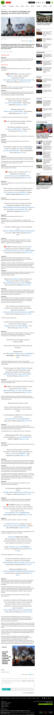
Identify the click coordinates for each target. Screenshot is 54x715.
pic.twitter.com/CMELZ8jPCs (21, 419)
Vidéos (50, 6)
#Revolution (13, 610)
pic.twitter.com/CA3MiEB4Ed (23, 283)
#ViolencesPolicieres (23, 492)
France (27, 6)
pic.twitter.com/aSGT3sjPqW (18, 526)
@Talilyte (11, 547)
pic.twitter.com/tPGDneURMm (13, 103)
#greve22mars (25, 231)
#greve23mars (17, 80)
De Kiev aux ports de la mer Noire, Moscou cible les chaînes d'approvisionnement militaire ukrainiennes (44, 136)
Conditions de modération (5, 706)
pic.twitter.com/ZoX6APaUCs (24, 437)
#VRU (8, 524)
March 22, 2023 (27, 612)
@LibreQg (9, 209)
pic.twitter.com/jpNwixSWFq (15, 111)
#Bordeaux (10, 76)
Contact (2, 707)
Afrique (22, 6)
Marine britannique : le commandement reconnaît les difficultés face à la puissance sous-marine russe (47, 148)
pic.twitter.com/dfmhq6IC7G (26, 353)
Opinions (32, 6)
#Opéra (27, 148)
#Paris (27, 172)
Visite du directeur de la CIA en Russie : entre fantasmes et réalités (47, 85)
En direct (8, 2)
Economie (38, 6)
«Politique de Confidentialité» (30, 714)
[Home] (2, 2)
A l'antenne (45, 6)
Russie (17, 6)
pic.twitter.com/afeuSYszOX (19, 209)
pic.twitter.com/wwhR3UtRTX (31, 562)
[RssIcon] (44, 2)
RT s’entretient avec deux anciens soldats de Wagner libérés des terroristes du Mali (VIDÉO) (44, 187)
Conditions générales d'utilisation (6, 702)
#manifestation (19, 207)
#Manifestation (15, 571)
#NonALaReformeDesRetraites (13, 231)
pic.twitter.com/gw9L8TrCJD (11, 150)
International (11, 6)
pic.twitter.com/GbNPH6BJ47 (22, 547)
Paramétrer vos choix (4, 705)
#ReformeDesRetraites (9, 207)
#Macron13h (7, 610)
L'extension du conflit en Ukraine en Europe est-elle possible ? (47, 80)
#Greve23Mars (15, 353)
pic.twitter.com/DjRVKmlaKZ (21, 512)
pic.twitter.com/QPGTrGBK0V (26, 250)
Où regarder (31, 2)
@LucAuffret (34, 207)
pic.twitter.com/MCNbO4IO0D (30, 312)
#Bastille (8, 281)
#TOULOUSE (12, 537)
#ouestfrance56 (18, 312)
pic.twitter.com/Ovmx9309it (23, 374)
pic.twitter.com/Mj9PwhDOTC (21, 176)
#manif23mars (9, 176)
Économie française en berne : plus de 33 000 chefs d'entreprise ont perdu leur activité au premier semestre (47, 103)
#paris (5, 111)
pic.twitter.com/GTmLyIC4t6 (18, 192)
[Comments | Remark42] (18, 687)
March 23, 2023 (26, 82)
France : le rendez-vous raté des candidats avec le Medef (47, 39)
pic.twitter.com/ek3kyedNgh (23, 390)
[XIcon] (40, 2)
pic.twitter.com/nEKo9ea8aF (13, 129)
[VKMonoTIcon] (37, 2)
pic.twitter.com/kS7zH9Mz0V (17, 453)
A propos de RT (3, 701)
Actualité (4, 6)
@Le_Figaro (7, 192)
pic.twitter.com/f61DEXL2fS (24, 610)
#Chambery (15, 524)
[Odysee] (38, 2)
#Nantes (8, 353)
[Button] (52, 2)
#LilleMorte (7, 492)
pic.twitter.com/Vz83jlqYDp (19, 326)
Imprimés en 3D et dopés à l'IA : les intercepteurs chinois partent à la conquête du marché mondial (47, 70)
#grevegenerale (25, 80)
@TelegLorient (8, 326)
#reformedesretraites (8, 80)
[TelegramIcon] (42, 2)
